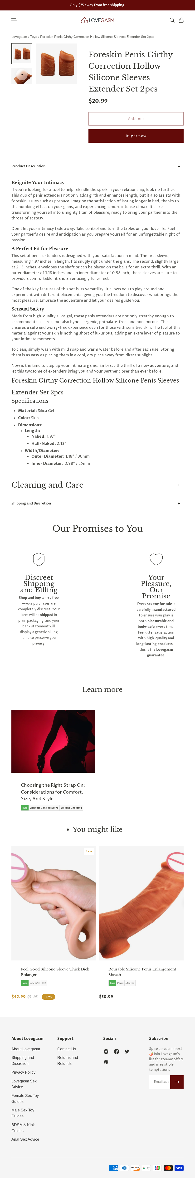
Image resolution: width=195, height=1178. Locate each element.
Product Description (28, 166)
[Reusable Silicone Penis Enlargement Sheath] (141, 903)
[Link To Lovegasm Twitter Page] (127, 1051)
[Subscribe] (177, 1082)
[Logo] (97, 20)
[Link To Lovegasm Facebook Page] (116, 1051)
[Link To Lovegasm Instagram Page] (106, 1051)
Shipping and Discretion (31, 503)
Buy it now (136, 136)
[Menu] (14, 20)
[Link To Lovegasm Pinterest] (106, 1062)
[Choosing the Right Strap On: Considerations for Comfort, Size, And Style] (53, 764)
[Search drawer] (171, 20)
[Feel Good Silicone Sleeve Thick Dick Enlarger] (53, 903)
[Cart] (180, 20)
